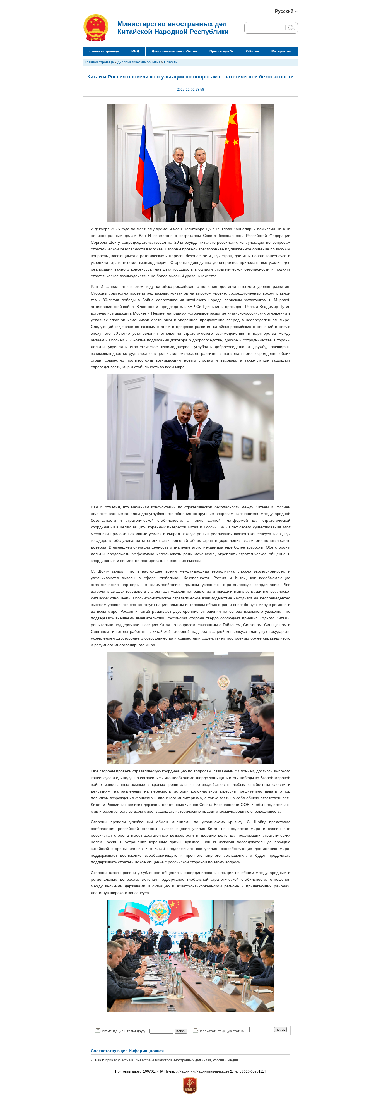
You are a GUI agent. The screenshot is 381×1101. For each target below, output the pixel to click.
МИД (135, 51)
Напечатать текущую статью (221, 1031)
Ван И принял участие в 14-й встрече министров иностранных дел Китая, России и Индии (166, 1060)
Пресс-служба (221, 51)
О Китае (252, 51)
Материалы (281, 51)
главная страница (104, 51)
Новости (170, 62)
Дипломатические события (174, 51)
